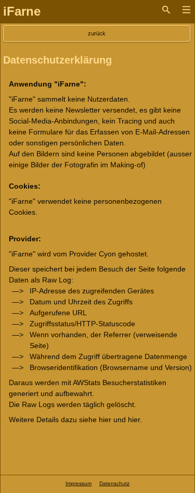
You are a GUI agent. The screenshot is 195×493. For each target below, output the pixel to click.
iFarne (22, 11)
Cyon (107, 254)
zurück (97, 33)
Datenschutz (114, 483)
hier (105, 419)
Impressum (79, 483)
